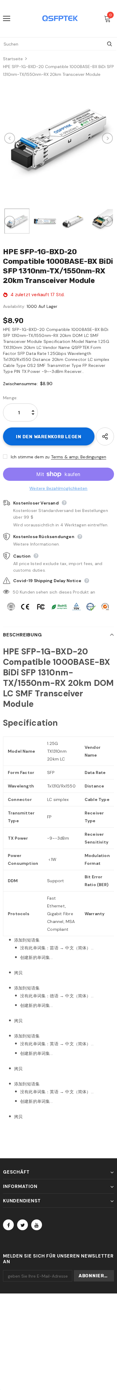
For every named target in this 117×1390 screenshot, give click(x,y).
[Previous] (9, 138)
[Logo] (60, 18)
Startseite (13, 58)
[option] (58, 138)
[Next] (107, 138)
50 (15, 592)
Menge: (10, 397)
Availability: (14, 306)
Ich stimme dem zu (30, 457)
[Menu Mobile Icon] (6, 18)
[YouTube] (36, 1224)
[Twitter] (22, 1224)
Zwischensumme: (20, 383)
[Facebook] (8, 1224)
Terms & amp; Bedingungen (78, 457)
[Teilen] (105, 436)
